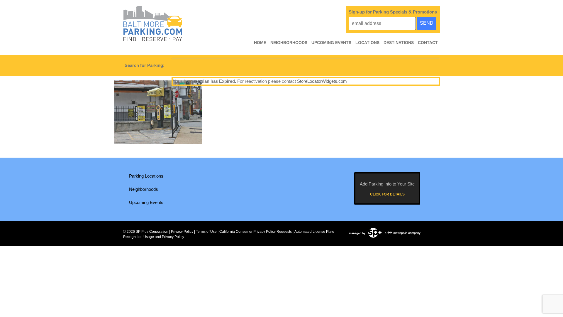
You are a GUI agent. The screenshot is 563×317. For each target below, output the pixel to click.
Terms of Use (206, 232)
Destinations (399, 42)
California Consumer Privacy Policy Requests (255, 232)
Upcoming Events (331, 42)
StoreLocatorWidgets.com (322, 81)
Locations (367, 42)
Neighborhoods (288, 42)
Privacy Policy (182, 232)
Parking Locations (146, 175)
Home (260, 42)
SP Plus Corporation (152, 232)
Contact (428, 42)
